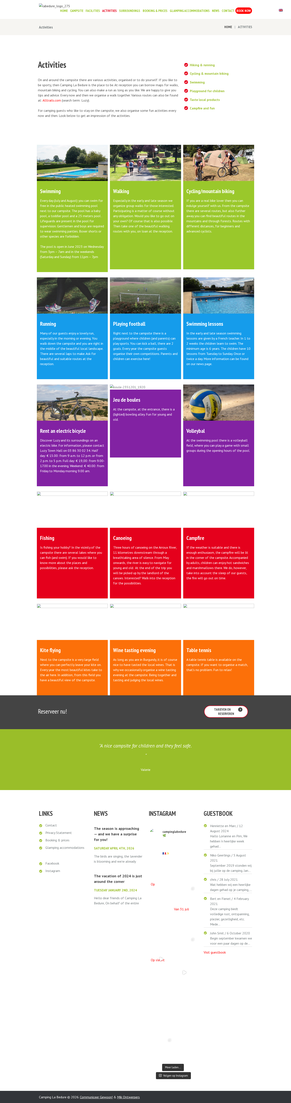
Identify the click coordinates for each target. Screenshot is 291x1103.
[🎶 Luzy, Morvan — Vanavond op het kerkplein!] (184, 997)
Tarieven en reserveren (224, 711)
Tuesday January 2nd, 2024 (115, 890)
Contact (51, 825)
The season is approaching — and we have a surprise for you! (116, 834)
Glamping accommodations (64, 847)
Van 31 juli (181, 910)
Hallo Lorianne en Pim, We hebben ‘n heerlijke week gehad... (229, 841)
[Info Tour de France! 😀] (161, 1048)
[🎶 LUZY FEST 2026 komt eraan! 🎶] (184, 896)
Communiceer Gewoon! (96, 1097)
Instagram (52, 871)
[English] (281, 11)
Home (228, 27)
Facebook (52, 863)
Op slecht (158, 961)
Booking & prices (57, 840)
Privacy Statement (58, 832)
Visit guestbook (215, 952)
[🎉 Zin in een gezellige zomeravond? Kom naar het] (184, 947)
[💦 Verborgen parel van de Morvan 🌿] (161, 947)
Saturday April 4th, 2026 (114, 848)
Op (153, 885)
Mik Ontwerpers (128, 1097)
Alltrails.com (52, 100)
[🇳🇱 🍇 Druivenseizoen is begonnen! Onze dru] (184, 972)
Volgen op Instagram (175, 1075)
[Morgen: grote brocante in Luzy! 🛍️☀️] (161, 871)
